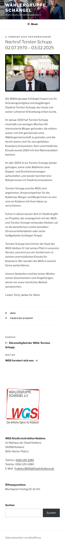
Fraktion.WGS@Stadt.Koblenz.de (34, 468)
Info (13, 313)
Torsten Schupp (21, 318)
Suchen (10, 505)
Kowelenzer (42, 37)
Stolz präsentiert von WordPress (23, 537)
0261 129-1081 (25, 460)
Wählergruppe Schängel (25, 8)
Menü (34, 24)
